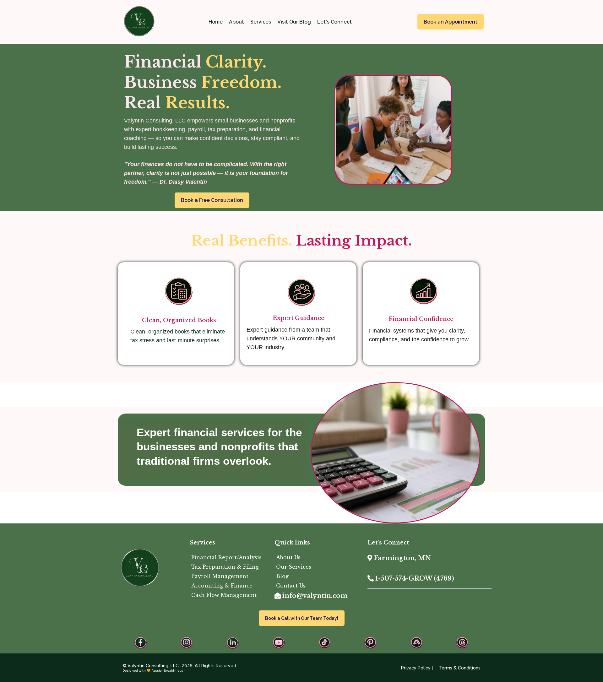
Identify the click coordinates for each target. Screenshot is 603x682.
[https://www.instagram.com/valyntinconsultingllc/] (186, 642)
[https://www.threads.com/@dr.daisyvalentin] (462, 642)
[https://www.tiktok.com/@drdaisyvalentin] (324, 642)
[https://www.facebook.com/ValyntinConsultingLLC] (140, 642)
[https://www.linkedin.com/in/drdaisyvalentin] (232, 642)
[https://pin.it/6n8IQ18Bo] (370, 642)
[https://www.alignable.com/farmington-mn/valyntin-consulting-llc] (416, 642)
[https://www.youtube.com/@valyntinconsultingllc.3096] (278, 642)
